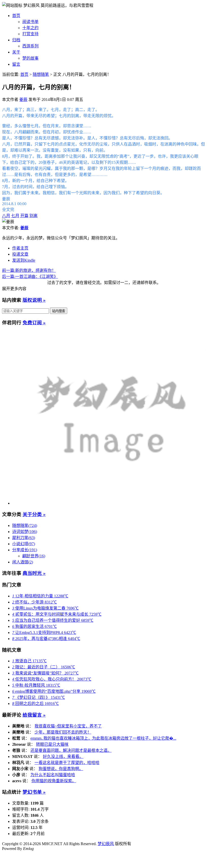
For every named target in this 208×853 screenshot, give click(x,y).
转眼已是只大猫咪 (52, 744)
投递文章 (20, 254)
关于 (16, 52)
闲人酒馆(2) (22, 562)
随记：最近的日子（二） (43, 667)
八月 (6, 216)
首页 (16, 15)
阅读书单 (30, 22)
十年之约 (30, 28)
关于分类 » (34, 514)
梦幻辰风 (32, 5)
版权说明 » (34, 300)
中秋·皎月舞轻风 (36, 685)
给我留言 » (34, 715)
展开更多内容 (14, 289)
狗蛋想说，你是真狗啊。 (61, 769)
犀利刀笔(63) (23, 538)
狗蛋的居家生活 (34, 626)
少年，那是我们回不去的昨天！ (62, 732)
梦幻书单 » (34, 792)
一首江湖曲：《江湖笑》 (30, 276)
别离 (33, 216)
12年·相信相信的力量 (40, 596)
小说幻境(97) (23, 544)
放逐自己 (29, 661)
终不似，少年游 (34, 602)
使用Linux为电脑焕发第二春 (45, 608)
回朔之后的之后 (35, 703)
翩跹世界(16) (33, 556)
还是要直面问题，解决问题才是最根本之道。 (71, 750)
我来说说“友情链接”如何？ (45, 673)
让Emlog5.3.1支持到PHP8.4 (44, 632)
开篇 (24, 216)
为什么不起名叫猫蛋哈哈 (52, 775)
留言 (16, 64)
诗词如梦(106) (24, 531)
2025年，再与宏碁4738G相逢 (46, 638)
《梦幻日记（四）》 (38, 697)
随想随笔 (41, 74)
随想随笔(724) (24, 525)
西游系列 (30, 46)
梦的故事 (30, 58)
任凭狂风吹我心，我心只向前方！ (51, 679)
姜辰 (23, 99)
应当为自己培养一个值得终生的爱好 (52, 620)
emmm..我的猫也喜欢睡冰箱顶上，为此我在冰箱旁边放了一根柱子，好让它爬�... (103, 738)
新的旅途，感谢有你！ (29, 270)
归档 (16, 40)
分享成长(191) (24, 550)
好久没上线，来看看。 (63, 756)
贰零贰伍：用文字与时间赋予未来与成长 (56, 614)
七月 (15, 216)
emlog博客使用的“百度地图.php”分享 (54, 691)
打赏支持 (30, 34)
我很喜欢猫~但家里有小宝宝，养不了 (68, 726)
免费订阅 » (34, 322)
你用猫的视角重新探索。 (53, 781)
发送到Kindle (23, 260)
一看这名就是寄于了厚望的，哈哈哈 (66, 762)
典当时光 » (34, 573)
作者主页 (20, 248)
